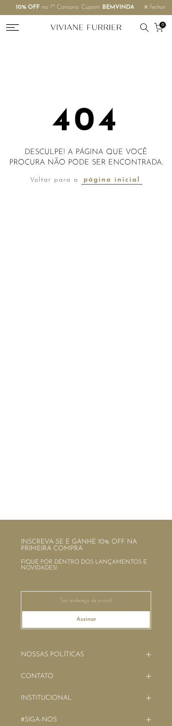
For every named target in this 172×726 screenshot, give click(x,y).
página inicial (111, 180)
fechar (157, 7)
